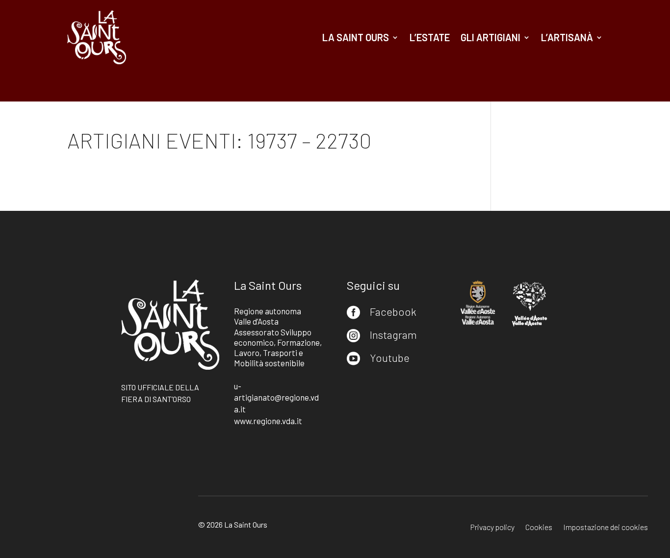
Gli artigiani (490, 37)
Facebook (393, 311)
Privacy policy (492, 528)
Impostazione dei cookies (605, 528)
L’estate (430, 37)
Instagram (393, 334)
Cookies (538, 528)
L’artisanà (567, 37)
